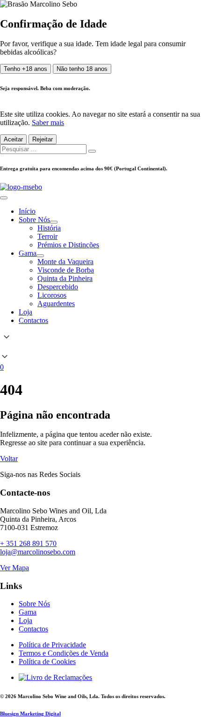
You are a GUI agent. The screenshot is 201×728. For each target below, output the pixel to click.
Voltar (9, 458)
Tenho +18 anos (25, 68)
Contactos (33, 629)
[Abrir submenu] (53, 222)
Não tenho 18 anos (82, 68)
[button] (100, 347)
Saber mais (48, 122)
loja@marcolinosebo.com (37, 552)
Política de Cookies (47, 661)
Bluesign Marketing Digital (30, 713)
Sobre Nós (34, 604)
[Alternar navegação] (3, 197)
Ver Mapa (14, 568)
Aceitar (13, 139)
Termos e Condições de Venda (63, 653)
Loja (25, 620)
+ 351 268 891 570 (28, 543)
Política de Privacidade (52, 645)
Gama (27, 612)
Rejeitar (42, 139)
